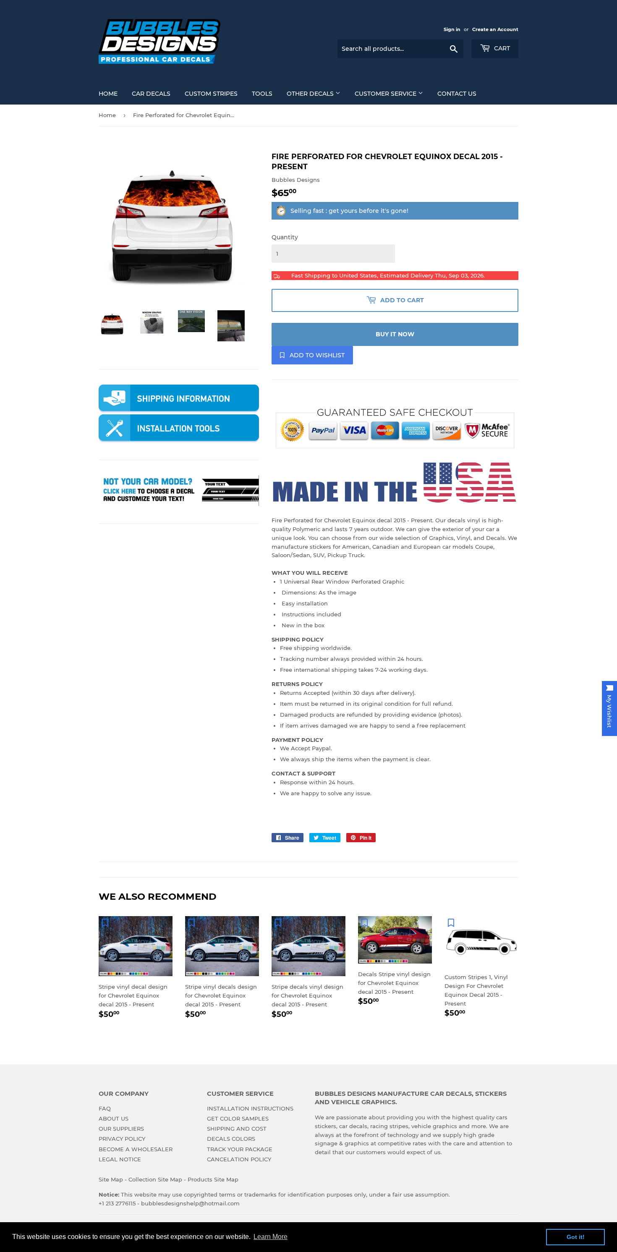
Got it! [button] (576, 1237)
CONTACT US (456, 93)
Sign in (452, 29)
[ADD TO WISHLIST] (105, 922)
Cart (501, 48)
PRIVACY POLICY (122, 1138)
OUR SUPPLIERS (121, 1128)
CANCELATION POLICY (239, 1159)
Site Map (111, 1179)
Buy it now (395, 334)
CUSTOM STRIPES (211, 93)
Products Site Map (213, 1179)
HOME (108, 93)
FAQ (105, 1108)
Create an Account (495, 29)
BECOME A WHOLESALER (136, 1149)
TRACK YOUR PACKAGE (239, 1149)
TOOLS (262, 93)
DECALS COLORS (231, 1138)
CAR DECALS (151, 93)
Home (107, 115)
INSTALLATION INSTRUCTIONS (250, 1108)
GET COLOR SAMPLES (238, 1118)
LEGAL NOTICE (120, 1159)
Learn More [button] (271, 1236)
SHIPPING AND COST (237, 1128)
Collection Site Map (155, 1179)
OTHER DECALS (311, 93)
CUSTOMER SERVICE (386, 93)
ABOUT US (113, 1118)
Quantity (285, 237)
